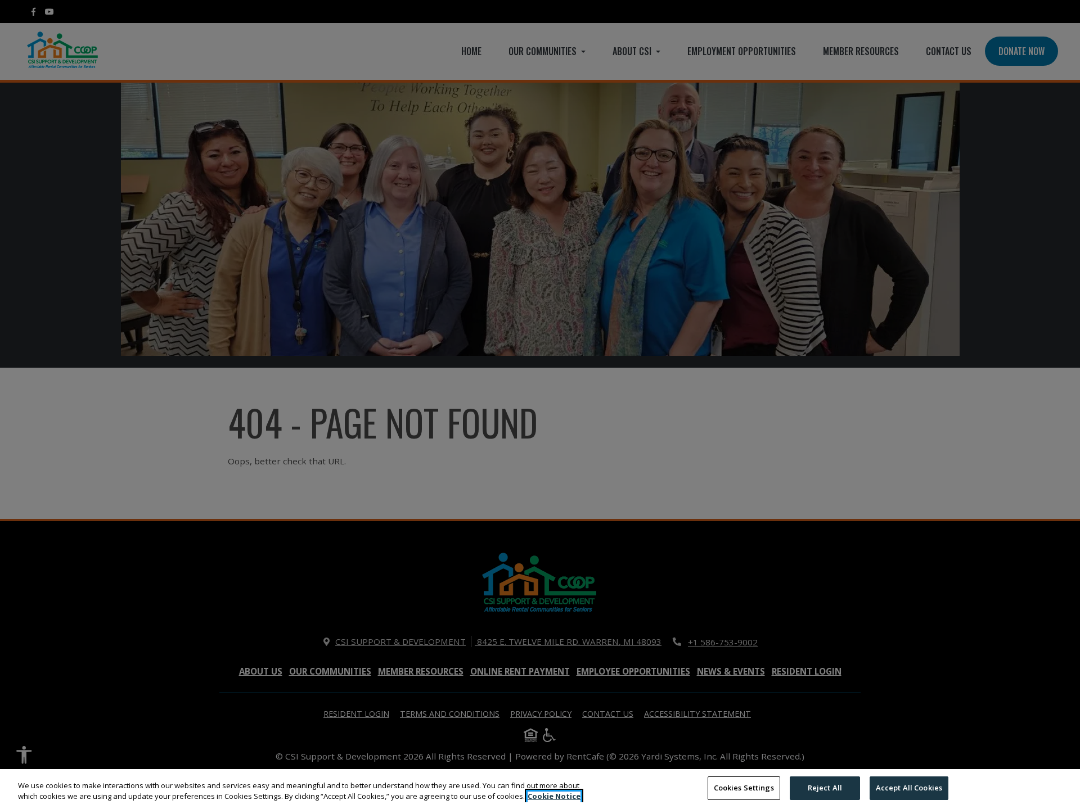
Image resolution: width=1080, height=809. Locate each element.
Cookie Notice (554, 797)
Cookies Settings (744, 788)
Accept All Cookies (909, 788)
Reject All (825, 788)
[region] (540, 789)
